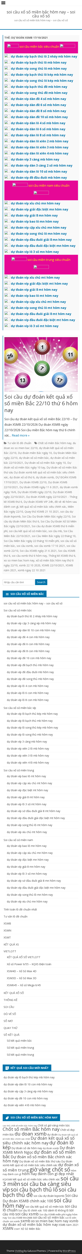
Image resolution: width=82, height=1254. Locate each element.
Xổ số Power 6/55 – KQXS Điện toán (29, 964)
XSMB (7, 923)
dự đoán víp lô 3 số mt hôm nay (26, 804)
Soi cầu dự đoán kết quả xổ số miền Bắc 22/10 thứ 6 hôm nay (41, 403)
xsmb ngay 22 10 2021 (32, 570)
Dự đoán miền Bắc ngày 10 (35, 453)
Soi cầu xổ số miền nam (18, 840)
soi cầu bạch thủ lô (34, 1189)
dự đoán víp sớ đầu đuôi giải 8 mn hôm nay (34, 880)
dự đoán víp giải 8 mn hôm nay (26, 866)
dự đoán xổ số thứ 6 (22, 477)
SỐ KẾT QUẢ (11, 1035)
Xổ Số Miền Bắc (30, 1229)
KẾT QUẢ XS (11, 944)
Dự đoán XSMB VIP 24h (38, 501)
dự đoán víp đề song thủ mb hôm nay (30, 679)
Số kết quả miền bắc (19, 1040)
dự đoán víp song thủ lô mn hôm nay (30, 894)
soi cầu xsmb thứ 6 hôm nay (29, 555)
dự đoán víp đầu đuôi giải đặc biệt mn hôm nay (36, 887)
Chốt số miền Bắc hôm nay (54, 443)
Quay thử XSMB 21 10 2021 (42, 511)
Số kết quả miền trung (20, 1047)
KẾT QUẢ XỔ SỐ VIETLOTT (23, 957)
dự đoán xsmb (45, 477)
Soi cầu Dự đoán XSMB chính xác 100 (40, 1198)
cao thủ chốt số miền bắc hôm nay (20, 1125)
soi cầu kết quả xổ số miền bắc (28, 531)
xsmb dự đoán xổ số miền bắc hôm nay (40, 1222)
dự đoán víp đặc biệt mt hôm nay (27, 790)
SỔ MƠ (8, 1021)
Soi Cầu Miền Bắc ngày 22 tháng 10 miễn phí (31, 541)
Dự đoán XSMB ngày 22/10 (34, 492)
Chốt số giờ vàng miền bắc (54, 1125)
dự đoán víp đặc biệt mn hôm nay (28, 859)
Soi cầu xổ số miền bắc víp (20, 708)
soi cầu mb (55, 531)
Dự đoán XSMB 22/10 (33, 482)
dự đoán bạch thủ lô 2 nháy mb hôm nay (32, 616)
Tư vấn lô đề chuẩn (19, 443)
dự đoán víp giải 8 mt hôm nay (26, 797)
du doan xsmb (31, 1133)
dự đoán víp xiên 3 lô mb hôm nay (28, 755)
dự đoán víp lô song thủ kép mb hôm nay (32, 727)
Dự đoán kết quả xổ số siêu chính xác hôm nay (39, 1140)
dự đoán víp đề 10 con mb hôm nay (29, 658)
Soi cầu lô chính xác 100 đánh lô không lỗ (43, 1210)
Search (41, 582)
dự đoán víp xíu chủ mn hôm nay (27, 901)
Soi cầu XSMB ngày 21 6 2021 (38, 551)
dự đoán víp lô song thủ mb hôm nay (30, 734)
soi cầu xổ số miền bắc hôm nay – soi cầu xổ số (41, 14)
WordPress (69, 1250)
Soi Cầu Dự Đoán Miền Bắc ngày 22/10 (46, 516)
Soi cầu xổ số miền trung (19, 770)
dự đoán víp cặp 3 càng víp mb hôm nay (31, 623)
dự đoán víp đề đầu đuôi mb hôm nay (30, 672)
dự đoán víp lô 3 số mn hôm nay (27, 873)
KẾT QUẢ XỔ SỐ (14, 993)
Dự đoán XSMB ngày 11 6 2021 (38, 487)
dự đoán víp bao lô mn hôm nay (27, 846)
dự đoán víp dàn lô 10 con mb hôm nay (31, 630)
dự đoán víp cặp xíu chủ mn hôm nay (30, 853)
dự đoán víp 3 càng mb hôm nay (27, 741)
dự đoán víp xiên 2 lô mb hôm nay (28, 748)
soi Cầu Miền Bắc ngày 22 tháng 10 (54, 536)
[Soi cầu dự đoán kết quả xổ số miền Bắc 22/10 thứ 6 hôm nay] (41, 365)
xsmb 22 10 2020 (29, 565)
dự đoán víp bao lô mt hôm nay (26, 776)
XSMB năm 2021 (69, 1225)
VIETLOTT (10, 951)
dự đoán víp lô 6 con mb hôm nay (28, 693)
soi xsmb (15, 1221)
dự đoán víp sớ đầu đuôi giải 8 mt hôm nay (33, 811)
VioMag (19, 1250)
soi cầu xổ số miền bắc (48, 1217)
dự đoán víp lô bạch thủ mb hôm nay (30, 720)
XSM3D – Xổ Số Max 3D (21, 978)
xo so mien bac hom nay (19, 560)
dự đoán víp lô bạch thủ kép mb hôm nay (32, 713)
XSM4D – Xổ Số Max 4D (21, 971)
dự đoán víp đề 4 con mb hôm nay (28, 637)
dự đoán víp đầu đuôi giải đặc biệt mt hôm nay (36, 818)
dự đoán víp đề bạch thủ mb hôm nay (30, 665)
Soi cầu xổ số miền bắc (18, 610)
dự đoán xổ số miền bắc (34, 458)
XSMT (7, 937)
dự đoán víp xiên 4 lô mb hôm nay (28, 762)
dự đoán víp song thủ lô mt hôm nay (29, 825)
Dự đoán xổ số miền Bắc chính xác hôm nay (37, 1159)
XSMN (7, 930)
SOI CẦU (9, 1007)
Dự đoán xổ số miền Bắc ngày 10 (45, 463)
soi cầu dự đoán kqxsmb (49, 1196)
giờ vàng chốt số (50, 1169)
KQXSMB (7, 1179)
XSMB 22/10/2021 (53, 565)
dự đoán (52, 1134)
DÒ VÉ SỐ (10, 1014)
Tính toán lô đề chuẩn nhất (20, 909)
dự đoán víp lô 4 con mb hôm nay (28, 686)
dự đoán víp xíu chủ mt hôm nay (27, 832)
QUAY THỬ (10, 1028)
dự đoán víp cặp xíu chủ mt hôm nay (29, 783)
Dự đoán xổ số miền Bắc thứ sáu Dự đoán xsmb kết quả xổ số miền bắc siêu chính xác (40, 472)
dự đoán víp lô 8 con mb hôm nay (28, 700)
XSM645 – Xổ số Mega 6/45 (24, 985)
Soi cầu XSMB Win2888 (20, 1217)
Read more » (21, 435)
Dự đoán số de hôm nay (26, 1148)
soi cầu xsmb (25, 546)
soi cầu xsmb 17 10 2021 (49, 546)
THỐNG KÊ (10, 1000)
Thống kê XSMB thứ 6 (61, 555)
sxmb (25, 1220)
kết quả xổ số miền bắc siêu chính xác (43, 506)
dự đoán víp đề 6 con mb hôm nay (28, 644)
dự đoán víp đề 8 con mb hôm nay (28, 651)
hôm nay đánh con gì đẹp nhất (48, 1173)
